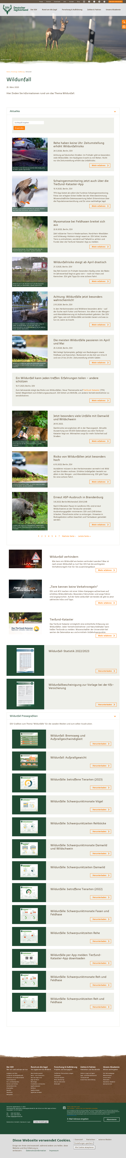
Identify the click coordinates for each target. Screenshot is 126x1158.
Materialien (106, 1080)
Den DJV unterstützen (115, 2)
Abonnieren (112, 1119)
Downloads (57, 2)
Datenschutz (10, 1122)
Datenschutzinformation (36, 1150)
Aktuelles (15, 111)
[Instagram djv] (84, 1)
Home (8, 72)
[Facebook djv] (89, 1)
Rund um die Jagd (49, 9)
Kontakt (71, 2)
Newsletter (10, 1092)
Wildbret (33, 1088)
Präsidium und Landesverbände (15, 1078)
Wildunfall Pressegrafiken (24, 716)
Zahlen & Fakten (94, 9)
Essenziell (79, 1139)
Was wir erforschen (59, 1082)
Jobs (65, 2)
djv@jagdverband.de (16, 1116)
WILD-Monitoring (59, 1080)
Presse (41, 2)
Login (28, 1122)
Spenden (9, 1090)
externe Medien (105, 1139)
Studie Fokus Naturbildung (87, 1080)
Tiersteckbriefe (84, 1078)
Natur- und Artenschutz (37, 1075)
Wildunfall (57, 1084)
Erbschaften (10, 1088)
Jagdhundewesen (35, 1086)
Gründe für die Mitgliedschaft (15, 1075)
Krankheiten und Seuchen (38, 1084)
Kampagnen (57, 1075)
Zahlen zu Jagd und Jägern (87, 1073)
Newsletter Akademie (109, 1082)
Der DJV (34, 9)
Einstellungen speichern (83, 1143)
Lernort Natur (107, 1078)
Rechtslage (34, 1082)
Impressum (23, 1122)
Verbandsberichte (12, 1086)
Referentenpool (107, 1075)
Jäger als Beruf (35, 1080)
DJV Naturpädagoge (108, 1073)
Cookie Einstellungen (41, 1122)
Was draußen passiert (37, 1073)
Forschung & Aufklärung (72, 9)
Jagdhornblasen (35, 1090)
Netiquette (10, 1094)
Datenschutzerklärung (71, 1115)
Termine (48, 2)
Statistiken (90, 1139)
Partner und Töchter (12, 1084)
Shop (78, 2)
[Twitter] (94, 1)
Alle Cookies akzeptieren (84, 1147)
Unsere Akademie (113, 9)
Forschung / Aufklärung (17, 72)
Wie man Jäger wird (36, 1078)
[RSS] (104, 1)
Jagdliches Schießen (36, 1092)
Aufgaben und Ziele (12, 1073)
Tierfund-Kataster (91, 390)
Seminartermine (107, 1084)
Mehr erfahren (98, 165)
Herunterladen (105, 671)
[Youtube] (99, 1)
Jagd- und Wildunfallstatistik (88, 1075)
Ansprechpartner (11, 1080)
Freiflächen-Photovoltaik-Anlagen (63, 1073)
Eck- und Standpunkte (13, 1082)
